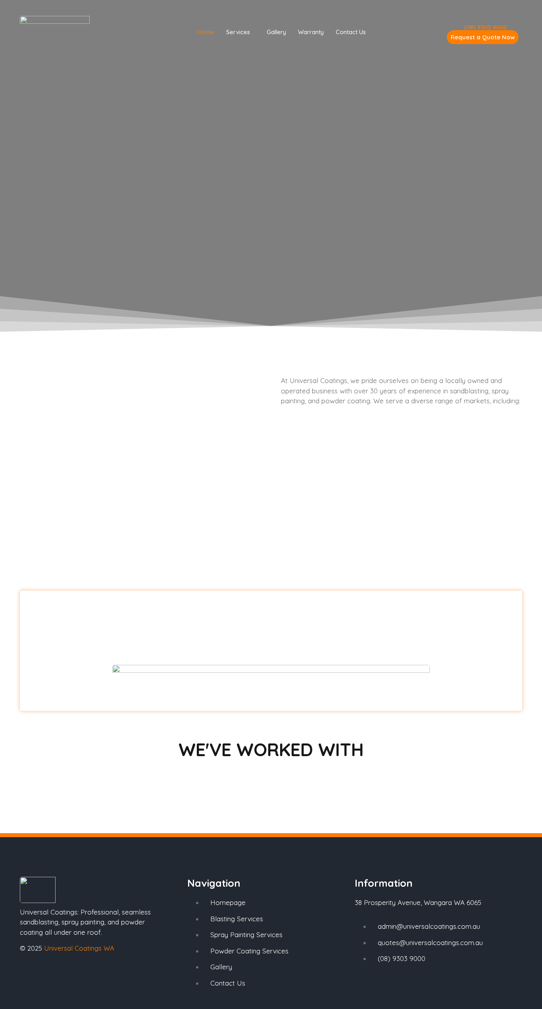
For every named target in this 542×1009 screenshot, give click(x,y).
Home (206, 32)
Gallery (276, 32)
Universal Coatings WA (79, 948)
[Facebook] (30, 977)
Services (238, 32)
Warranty (311, 32)
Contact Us (351, 32)
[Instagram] (53, 977)
